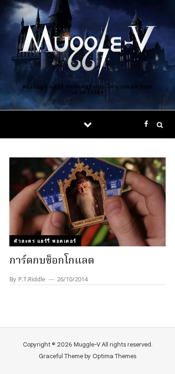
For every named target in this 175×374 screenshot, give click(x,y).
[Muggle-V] (88, 48)
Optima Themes (114, 356)
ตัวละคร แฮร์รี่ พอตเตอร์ (45, 241)
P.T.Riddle (31, 279)
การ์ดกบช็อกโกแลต (51, 261)
